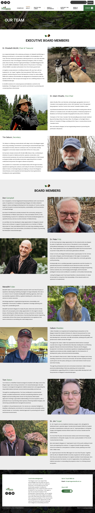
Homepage (20, 8)
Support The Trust (64, 8)
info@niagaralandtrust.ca (73, 481)
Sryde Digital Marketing (87, 507)
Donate (66, 491)
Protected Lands (37, 8)
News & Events (75, 8)
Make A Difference (50, 8)
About (28, 8)
